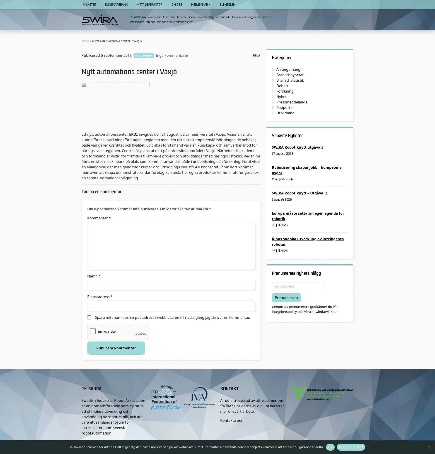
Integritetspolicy (351, 447)
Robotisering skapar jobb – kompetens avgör (306, 170)
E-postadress (100, 296)
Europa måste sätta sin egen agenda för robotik (308, 216)
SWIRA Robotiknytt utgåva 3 (297, 147)
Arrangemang (288, 69)
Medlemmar (199, 4)
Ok (330, 447)
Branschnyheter (290, 74)
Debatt (282, 85)
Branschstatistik (290, 80)
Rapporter (285, 107)
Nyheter (89, 4)
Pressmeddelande (291, 102)
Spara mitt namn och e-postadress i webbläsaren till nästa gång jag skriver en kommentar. (172, 317)
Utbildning (143, 55)
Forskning (285, 91)
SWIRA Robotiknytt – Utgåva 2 (299, 193)
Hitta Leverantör (149, 4)
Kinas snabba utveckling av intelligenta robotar (308, 241)
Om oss (177, 4)
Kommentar (99, 218)
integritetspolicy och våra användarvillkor (303, 311)
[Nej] (429, 447)
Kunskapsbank (116, 4)
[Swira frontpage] (100, 20)
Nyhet (281, 96)
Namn (94, 276)
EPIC (133, 134)
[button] (210, 4)
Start (85, 41)
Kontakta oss (231, 420)
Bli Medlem (227, 4)
